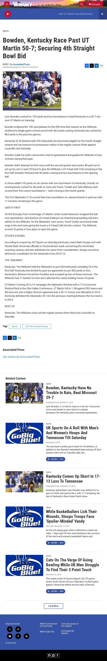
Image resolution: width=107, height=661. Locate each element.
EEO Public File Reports (67, 632)
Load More (53, 606)
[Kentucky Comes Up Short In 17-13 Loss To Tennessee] (24, 481)
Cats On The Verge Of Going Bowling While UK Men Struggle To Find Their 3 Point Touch (72, 565)
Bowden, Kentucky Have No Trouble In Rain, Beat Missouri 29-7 (71, 392)
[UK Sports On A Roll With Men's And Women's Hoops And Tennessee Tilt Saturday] (24, 433)
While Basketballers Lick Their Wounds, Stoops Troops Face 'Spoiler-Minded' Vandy (71, 516)
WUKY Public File (47, 632)
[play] (7, 14)
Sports (6, 30)
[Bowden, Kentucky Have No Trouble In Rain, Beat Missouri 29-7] (24, 393)
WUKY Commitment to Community (48, 625)
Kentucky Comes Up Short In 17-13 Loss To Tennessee (73, 479)
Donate (95, 4)
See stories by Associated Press (21, 356)
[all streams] (103, 14)
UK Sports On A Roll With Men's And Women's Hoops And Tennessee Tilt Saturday (72, 432)
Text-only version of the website (70, 625)
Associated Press (21, 64)
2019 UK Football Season (36, 326)
